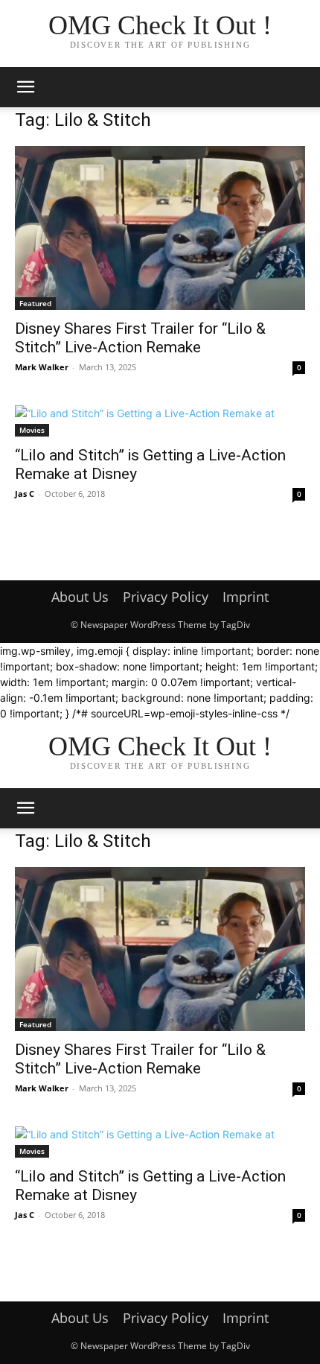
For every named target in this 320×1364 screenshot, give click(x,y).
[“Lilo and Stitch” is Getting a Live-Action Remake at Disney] (160, 421)
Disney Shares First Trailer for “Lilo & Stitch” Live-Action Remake (140, 338)
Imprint (246, 596)
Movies (32, 430)
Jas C (24, 493)
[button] (25, 87)
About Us (80, 596)
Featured (35, 303)
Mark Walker (41, 366)
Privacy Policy (165, 596)
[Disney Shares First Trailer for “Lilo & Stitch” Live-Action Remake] (160, 228)
